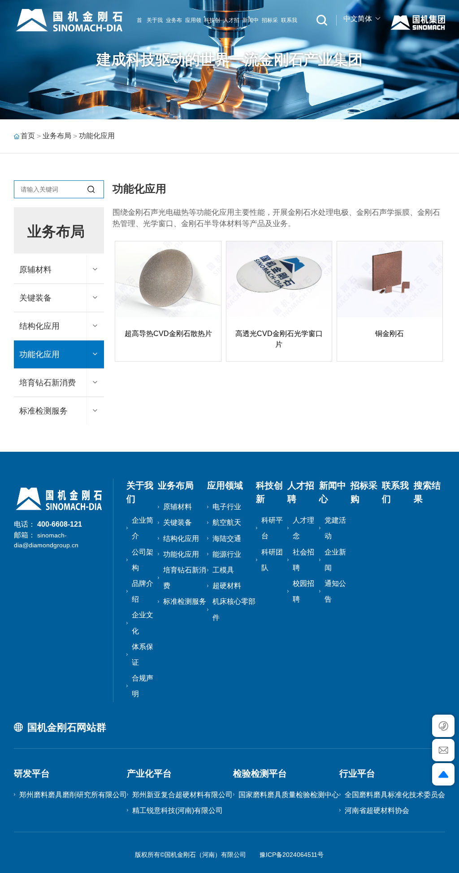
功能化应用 (97, 136)
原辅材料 (35, 269)
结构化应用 (39, 326)
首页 (28, 136)
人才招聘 (231, 40)
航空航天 (226, 522)
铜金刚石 (389, 333)
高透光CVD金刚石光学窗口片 (279, 339)
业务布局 (57, 136)
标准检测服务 (43, 410)
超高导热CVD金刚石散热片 (168, 333)
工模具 (223, 570)
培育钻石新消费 (47, 382)
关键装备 (35, 297)
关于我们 (155, 40)
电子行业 (226, 507)
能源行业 (226, 554)
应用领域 (225, 485)
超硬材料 (226, 585)
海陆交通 (226, 538)
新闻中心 (250, 40)
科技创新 (212, 40)
